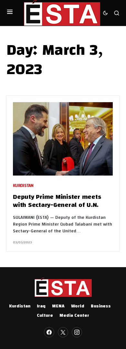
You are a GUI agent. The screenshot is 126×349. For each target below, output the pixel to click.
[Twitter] (63, 332)
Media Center (74, 316)
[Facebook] (49, 332)
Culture (45, 316)
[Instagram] (77, 332)
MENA (58, 306)
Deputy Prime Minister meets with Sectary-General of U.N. (57, 201)
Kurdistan (23, 186)
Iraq (41, 306)
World (77, 306)
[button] (9, 13)
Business (101, 306)
